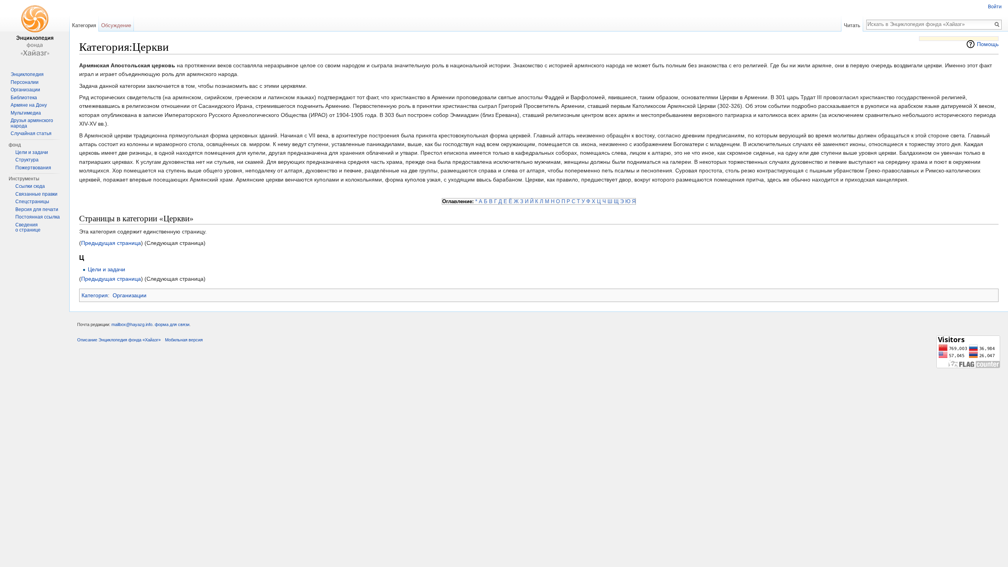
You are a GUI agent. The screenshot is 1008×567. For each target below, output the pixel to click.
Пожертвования (33, 167)
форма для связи (172, 324)
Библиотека (24, 97)
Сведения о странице (28, 227)
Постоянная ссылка (37, 217)
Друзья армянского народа (32, 123)
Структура (27, 160)
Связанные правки (36, 194)
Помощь (988, 44)
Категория (95, 295)
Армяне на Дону (29, 105)
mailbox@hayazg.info (131, 324)
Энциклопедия (27, 74)
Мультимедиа (26, 113)
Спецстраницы (32, 201)
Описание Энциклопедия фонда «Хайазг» (119, 339)
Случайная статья (31, 133)
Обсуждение (116, 25)
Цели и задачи (106, 269)
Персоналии (25, 82)
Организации (129, 295)
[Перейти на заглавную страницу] (34, 31)
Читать (852, 25)
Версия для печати (36, 209)
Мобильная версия (184, 339)
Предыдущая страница (111, 243)
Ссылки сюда (30, 186)
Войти (995, 6)
